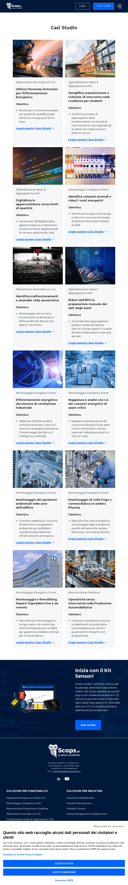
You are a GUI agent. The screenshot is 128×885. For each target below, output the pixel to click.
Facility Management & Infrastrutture (86, 814)
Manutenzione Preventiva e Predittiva (27, 808)
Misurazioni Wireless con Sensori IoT (25, 798)
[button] (119, 6)
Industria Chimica (75, 808)
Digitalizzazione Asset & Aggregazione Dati (30, 819)
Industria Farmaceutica (79, 803)
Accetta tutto (64, 863)
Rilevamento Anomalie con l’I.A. (23, 814)
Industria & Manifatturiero (80, 798)
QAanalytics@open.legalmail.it (66, 771)
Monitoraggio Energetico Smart (23, 803)
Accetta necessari (64, 872)
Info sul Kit (88, 725)
